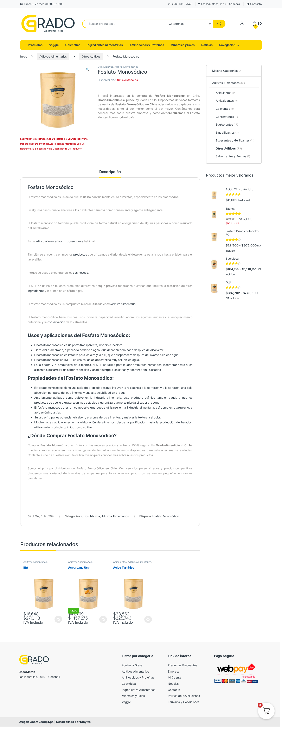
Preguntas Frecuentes (182, 665)
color (157, 417)
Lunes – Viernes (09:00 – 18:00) (44, 4)
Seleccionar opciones (54, 619)
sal (84, 360)
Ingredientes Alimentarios (105, 45)
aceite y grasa (62, 402)
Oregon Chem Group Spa (36, 721)
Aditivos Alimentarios (53, 56)
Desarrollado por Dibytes (73, 721)
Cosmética (72, 45)
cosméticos (80, 272)
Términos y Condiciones (183, 702)
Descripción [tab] (110, 172)
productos (80, 254)
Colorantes (225, 108)
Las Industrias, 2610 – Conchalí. (221, 4)
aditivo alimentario (123, 304)
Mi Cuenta (174, 677)
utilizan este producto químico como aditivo (63, 427)
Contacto (256, 4)
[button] (87, 69)
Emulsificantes (227, 132)
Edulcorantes (227, 124)
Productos (35, 45)
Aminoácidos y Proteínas (146, 45)
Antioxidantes (227, 100)
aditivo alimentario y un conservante (59, 241)
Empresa (173, 671)
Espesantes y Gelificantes (235, 140)
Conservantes (227, 116)
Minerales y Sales (183, 45)
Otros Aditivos (91, 56)
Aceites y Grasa (132, 665)
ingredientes (36, 290)
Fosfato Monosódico (165, 516)
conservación (56, 322)
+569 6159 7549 (182, 4)
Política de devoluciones (184, 695)
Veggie (54, 45)
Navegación (227, 45)
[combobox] (124, 24)
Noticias (207, 45)
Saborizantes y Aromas (233, 156)
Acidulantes (119, 561)
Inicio (23, 56)
